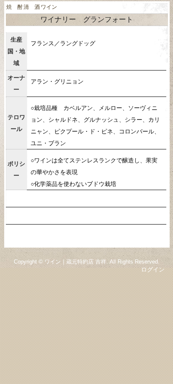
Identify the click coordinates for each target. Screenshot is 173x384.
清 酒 (32, 7)
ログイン (153, 269)
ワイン (49, 7)
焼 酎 (14, 7)
